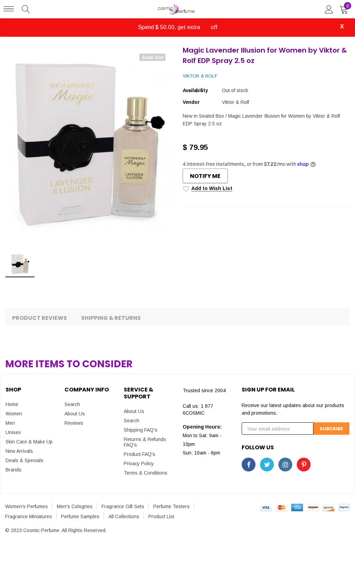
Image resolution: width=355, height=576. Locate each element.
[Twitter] (267, 464)
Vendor (191, 102)
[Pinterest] (304, 464)
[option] (88, 147)
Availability (195, 90)
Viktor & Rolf (200, 76)
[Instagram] (285, 464)
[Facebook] (249, 464)
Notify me (205, 176)
